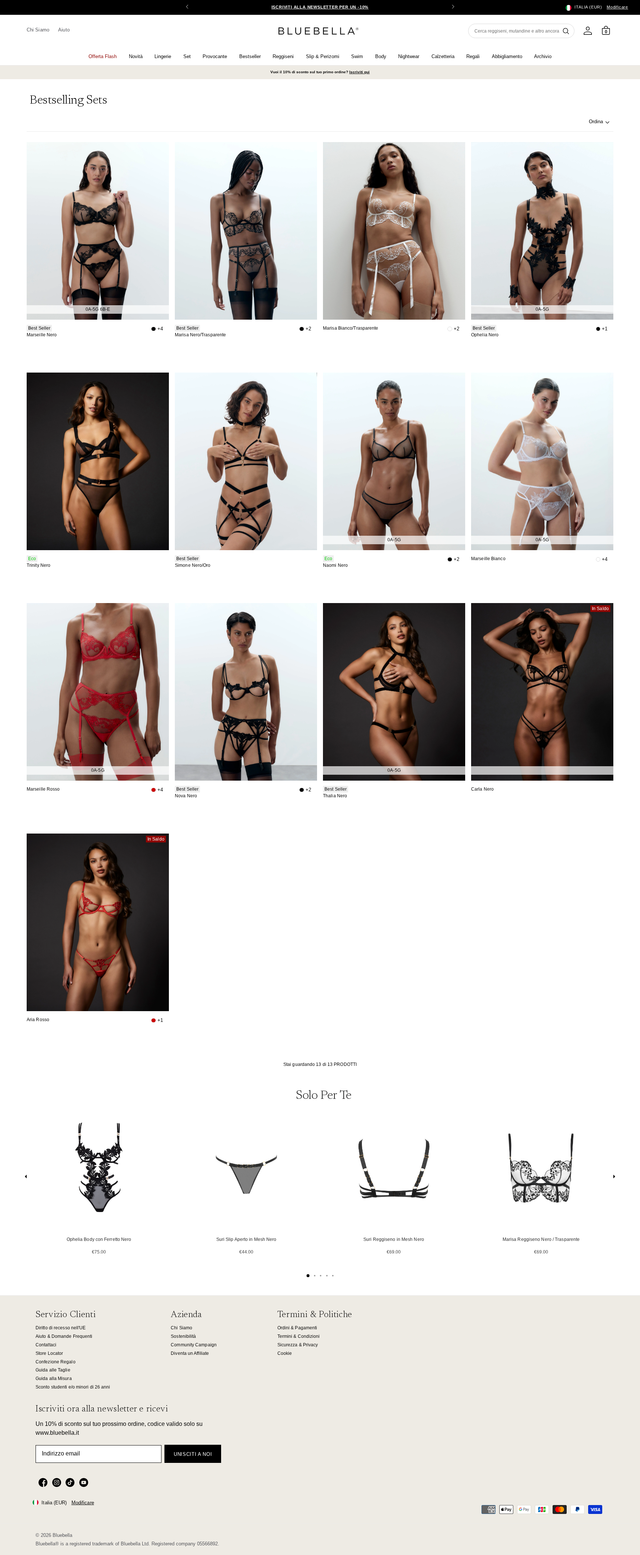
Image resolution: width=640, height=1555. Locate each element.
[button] (453, 7)
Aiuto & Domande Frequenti (64, 1336)
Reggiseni (283, 56)
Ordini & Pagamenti (297, 1327)
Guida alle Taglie (53, 1370)
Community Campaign (194, 1344)
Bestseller (250, 56)
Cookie (284, 1353)
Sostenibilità (183, 1336)
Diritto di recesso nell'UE (61, 1327)
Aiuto (63, 30)
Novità (136, 56)
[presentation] (25, 1178)
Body (380, 56)
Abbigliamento (507, 56)
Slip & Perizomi (322, 56)
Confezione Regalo (56, 1361)
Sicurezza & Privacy (297, 1344)
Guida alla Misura (54, 1378)
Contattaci (46, 1344)
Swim (357, 56)
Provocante (215, 56)
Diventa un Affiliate (190, 1353)
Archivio (542, 56)
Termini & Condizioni (298, 1336)
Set (187, 56)
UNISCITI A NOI (193, 1454)
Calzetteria (442, 56)
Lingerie (162, 56)
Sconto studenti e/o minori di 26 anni (73, 1387)
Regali (473, 56)
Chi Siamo (38, 30)
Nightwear (408, 56)
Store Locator (49, 1353)
